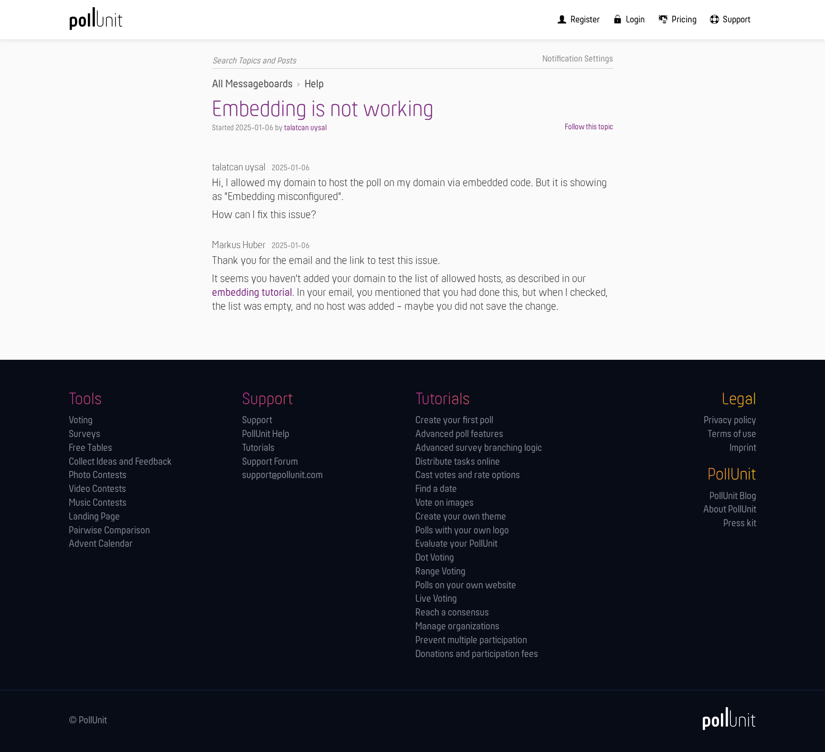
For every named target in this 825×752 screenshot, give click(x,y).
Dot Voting (434, 558)
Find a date (436, 489)
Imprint (743, 448)
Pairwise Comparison (109, 531)
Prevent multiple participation (471, 641)
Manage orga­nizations (457, 627)
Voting (81, 421)
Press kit (739, 524)
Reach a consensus (452, 613)
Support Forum (270, 462)
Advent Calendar (101, 544)
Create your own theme (460, 517)
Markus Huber (238, 245)
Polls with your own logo (462, 531)
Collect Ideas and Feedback (120, 462)
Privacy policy (730, 421)
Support (257, 421)
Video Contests (97, 489)
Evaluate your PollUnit (456, 544)
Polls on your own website (465, 586)
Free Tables (90, 448)
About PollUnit (729, 510)
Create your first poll (454, 421)
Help (314, 84)
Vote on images (444, 503)
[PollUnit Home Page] (112, 22)
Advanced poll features (459, 434)
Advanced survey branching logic (478, 448)
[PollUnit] (724, 718)
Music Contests (98, 503)
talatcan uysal (305, 128)
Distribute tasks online (457, 462)
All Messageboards (252, 84)
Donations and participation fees (476, 654)
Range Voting (440, 572)
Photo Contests (98, 475)
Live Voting (436, 599)
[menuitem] (575, 19)
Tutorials (258, 448)
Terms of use (732, 434)
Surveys (84, 434)
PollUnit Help (265, 434)
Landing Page (94, 517)
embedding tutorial (252, 293)
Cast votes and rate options (467, 475)
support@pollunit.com (282, 475)
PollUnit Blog (732, 496)
